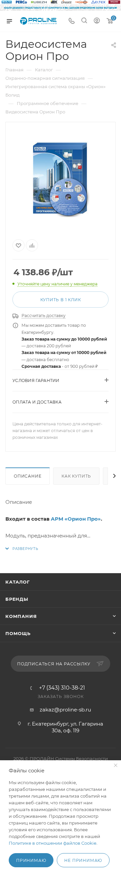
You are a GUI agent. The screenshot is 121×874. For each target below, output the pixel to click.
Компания (21, 616)
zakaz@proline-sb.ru (65, 709)
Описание (27, 476)
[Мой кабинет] (97, 21)
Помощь (18, 633)
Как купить (76, 476)
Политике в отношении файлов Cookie (52, 843)
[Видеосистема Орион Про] (60, 179)
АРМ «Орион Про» (76, 519)
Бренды (16, 599)
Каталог (17, 582)
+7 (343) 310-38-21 (62, 688)
